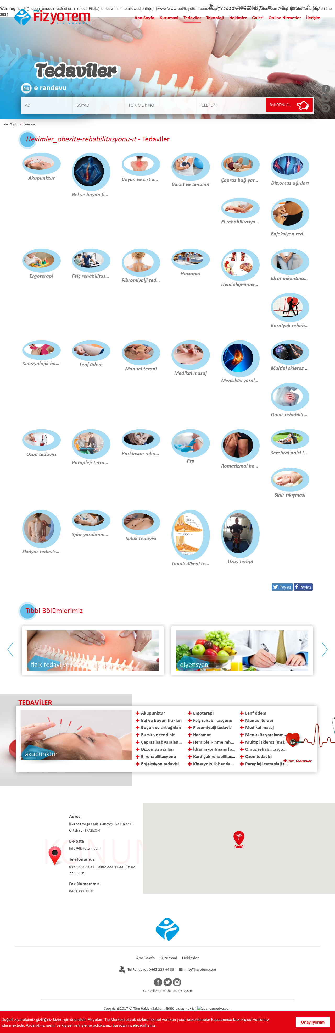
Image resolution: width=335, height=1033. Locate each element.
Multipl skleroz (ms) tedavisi (266, 742)
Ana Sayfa (144, 17)
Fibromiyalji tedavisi (212, 727)
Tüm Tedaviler (299, 761)
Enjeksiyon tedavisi (160, 764)
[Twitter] (326, 98)
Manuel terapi (259, 720)
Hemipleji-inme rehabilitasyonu (214, 742)
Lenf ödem (255, 713)
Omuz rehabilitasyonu (266, 749)
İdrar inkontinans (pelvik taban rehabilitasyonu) (214, 749)
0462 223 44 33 (239, 7)
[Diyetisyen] (93, 650)
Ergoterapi (203, 713)
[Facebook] (326, 89)
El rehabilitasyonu (158, 756)
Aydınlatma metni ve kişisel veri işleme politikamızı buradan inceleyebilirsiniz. (91, 1025)
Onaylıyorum (313, 1022)
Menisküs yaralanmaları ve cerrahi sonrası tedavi (266, 735)
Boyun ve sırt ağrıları (161, 727)
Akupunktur (153, 713)
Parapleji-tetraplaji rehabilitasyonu (266, 764)
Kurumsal (169, 17)
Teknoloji (215, 17)
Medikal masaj (259, 727)
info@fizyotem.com (289, 7)
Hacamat (202, 735)
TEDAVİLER (35, 703)
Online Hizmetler (285, 17)
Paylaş (305, 587)
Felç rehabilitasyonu (212, 720)
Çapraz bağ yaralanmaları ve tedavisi (162, 742)
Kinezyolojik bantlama (214, 764)
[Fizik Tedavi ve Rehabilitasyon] (242, 650)
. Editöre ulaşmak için (180, 1009)
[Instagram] (326, 108)
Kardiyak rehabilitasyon (214, 756)
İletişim (313, 17)
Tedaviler (192, 17)
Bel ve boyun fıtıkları (161, 720)
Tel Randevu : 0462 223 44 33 (150, 970)
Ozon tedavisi (258, 756)
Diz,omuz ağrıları (157, 749)
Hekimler (238, 17)
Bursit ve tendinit (158, 735)
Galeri (257, 17)
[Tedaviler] (52, 16)
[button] (238, 839)
